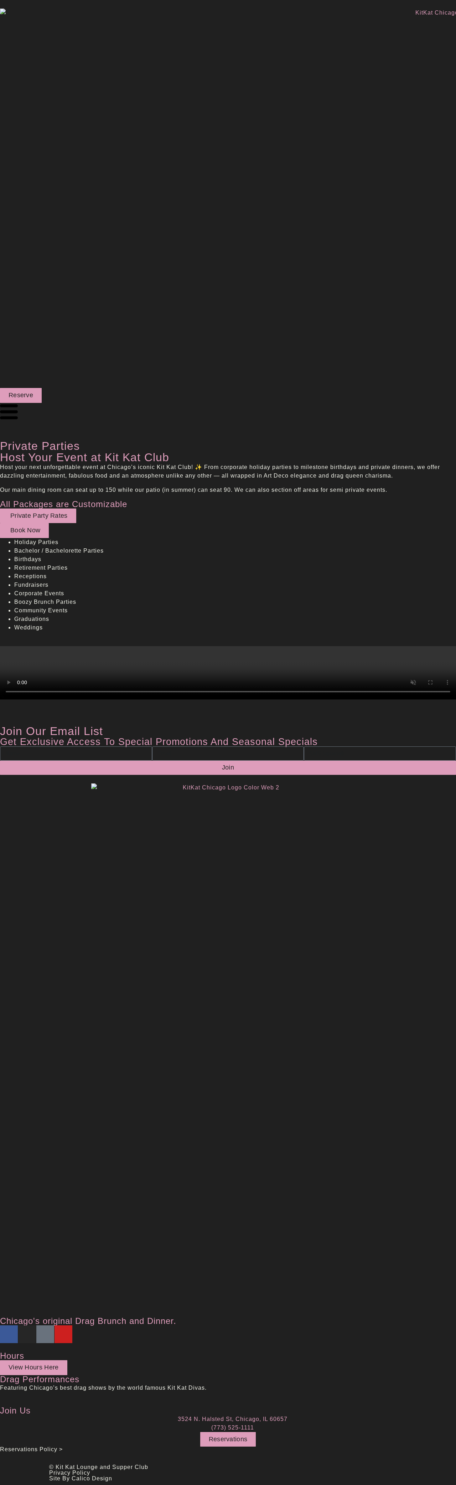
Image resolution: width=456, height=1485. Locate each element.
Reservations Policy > (31, 1449)
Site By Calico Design (80, 1478)
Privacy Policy (69, 1473)
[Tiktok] (45, 1334)
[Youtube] (63, 1334)
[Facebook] (9, 1334)
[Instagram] (27, 1334)
